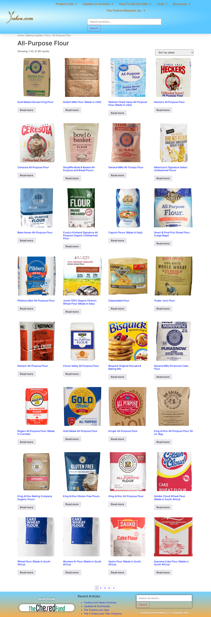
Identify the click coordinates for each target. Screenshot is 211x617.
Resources (180, 4)
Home (20, 35)
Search (94, 28)
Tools (160, 4)
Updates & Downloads (97, 606)
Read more (26, 110)
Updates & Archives (96, 4)
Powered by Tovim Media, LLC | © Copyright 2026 (164, 612)
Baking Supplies (34, 35)
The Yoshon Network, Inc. (124, 10)
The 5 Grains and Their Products (103, 613)
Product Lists (65, 4)
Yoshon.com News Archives (100, 602)
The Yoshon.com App (96, 609)
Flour (47, 35)
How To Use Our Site (133, 4)
